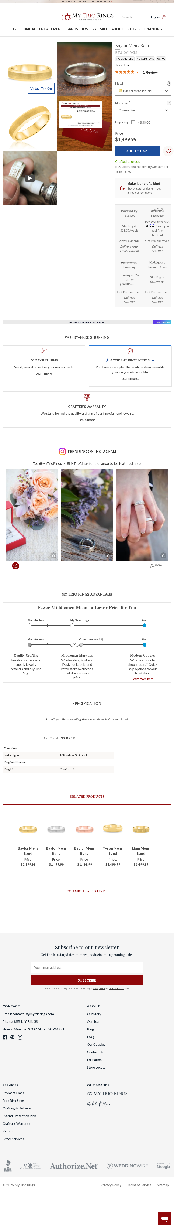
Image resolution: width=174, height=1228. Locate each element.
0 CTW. (161, 58)
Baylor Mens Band (28, 850)
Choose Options (28, 833)
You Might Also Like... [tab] (87, 891)
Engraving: (122, 122)
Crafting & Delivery (17, 1108)
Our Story (94, 1014)
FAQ (90, 1037)
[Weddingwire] (127, 1165)
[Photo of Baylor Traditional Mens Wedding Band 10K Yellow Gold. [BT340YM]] (30, 69)
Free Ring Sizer (13, 1100)
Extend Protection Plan (19, 1116)
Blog (90, 1029)
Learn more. (43, 373)
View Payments (129, 240)
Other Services (13, 1139)
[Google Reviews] (163, 1165)
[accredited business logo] (8, 1165)
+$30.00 (144, 122)
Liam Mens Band (141, 850)
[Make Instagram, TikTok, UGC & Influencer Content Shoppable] (156, 566)
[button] (32, 515)
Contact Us (95, 1052)
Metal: (119, 83)
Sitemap (163, 1185)
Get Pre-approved (157, 240)
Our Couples (96, 1044)
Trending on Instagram (91, 451)
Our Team (94, 1021)
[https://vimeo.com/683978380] (30, 178)
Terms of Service (116, 988)
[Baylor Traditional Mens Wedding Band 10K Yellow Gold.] (84, 123)
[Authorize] (74, 1165)
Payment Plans (13, 1093)
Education (94, 1060)
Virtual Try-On (41, 88)
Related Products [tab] (87, 796)
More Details (123, 65)
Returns (8, 1131)
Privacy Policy (99, 988)
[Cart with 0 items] (165, 17)
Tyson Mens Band (113, 850)
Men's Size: (123, 103)
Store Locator (97, 1067)
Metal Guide (169, 83)
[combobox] (143, 91)
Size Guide (169, 103)
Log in (155, 17)
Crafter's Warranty (16, 1123)
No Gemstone (124, 58)
